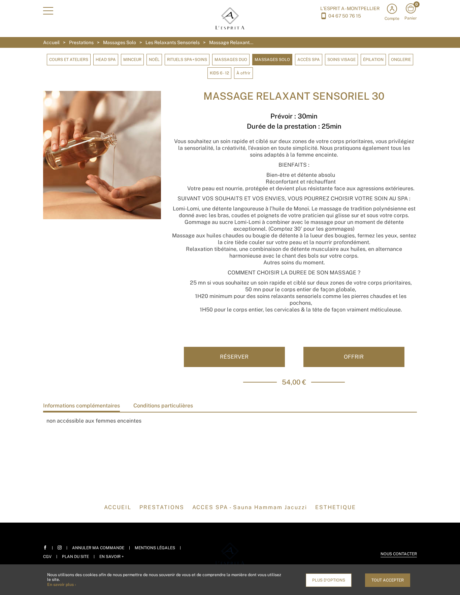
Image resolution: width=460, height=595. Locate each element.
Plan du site (75, 556)
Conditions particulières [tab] (163, 405)
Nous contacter (399, 554)
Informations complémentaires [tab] (81, 405)
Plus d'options (328, 580)
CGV (47, 556)
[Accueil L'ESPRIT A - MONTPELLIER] (230, 18)
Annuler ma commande (98, 548)
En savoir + (111, 556)
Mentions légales (155, 548)
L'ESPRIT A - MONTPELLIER (350, 8)
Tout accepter (387, 580)
